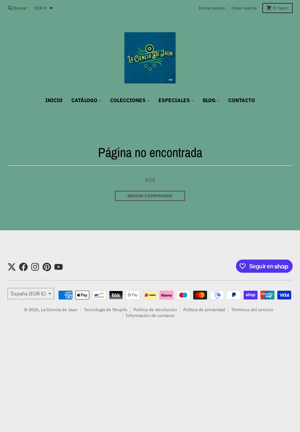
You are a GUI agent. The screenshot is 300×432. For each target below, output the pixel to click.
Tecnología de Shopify (105, 309)
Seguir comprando (150, 195)
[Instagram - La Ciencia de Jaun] (35, 266)
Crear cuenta (244, 8)
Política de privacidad (204, 309)
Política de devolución (155, 309)
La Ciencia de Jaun (59, 309)
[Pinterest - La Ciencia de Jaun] (46, 266)
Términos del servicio (252, 309)
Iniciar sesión (212, 8)
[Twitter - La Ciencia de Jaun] (11, 266)
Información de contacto (150, 315)
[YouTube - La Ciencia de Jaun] (58, 266)
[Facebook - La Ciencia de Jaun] (23, 266)
